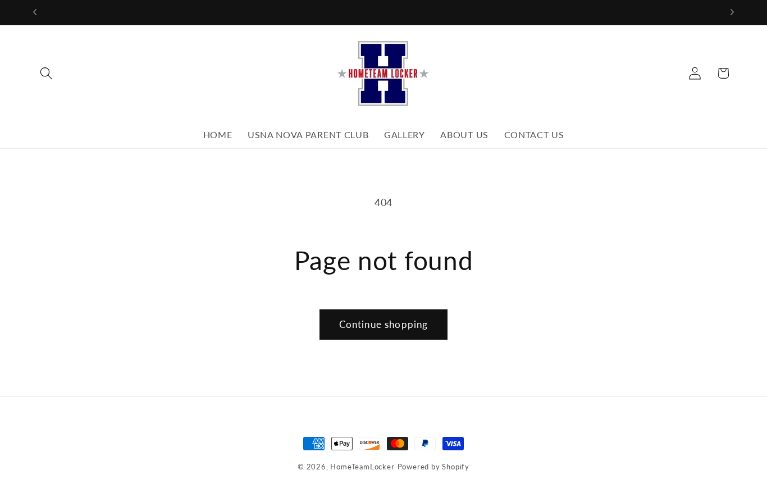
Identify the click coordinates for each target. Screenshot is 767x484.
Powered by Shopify (434, 467)
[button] (47, 73)
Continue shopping (383, 324)
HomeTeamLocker (362, 467)
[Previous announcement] (34, 12)
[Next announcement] (732, 12)
